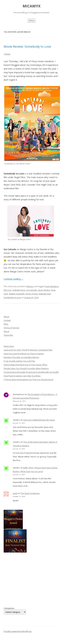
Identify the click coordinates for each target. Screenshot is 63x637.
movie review (31, 293)
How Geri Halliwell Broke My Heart (39, 419)
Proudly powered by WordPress (17, 631)
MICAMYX (32, 6)
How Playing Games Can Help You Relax (22, 375)
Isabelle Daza (19, 290)
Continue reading (13, 278)
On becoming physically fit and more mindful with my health (31, 372)
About (6, 316)
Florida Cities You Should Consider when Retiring (26, 368)
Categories (9, 608)
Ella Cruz (8, 290)
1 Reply (7, 54)
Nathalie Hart (45, 293)
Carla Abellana (52, 286)
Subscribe (8, 335)
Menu (31, 20)
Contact (7, 320)
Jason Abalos (44, 290)
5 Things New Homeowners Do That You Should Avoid (28, 379)
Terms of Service (11, 327)
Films (6, 324)
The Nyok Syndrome (30, 493)
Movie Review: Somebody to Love (27, 46)
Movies (30, 286)
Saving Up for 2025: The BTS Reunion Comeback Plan (28, 349)
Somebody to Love (12, 297)
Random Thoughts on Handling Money (21, 357)
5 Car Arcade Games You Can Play (19, 361)
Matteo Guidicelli (16, 293)
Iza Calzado (31, 290)
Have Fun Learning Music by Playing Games (24, 353)
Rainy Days (9, 346)
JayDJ (15, 493)
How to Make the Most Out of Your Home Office (25, 364)
